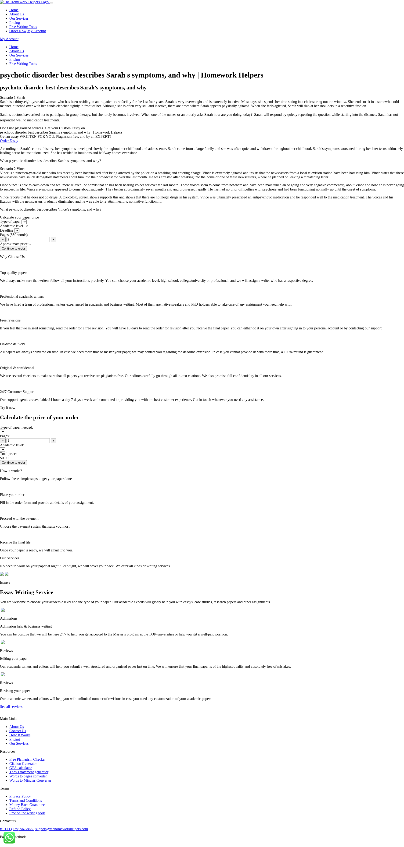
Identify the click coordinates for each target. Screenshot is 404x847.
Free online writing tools (27, 813)
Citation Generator (23, 764)
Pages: (5, 436)
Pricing (14, 23)
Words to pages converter (28, 776)
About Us (16, 14)
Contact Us (17, 731)
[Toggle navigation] (51, 3)
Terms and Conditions (25, 800)
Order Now (17, 31)
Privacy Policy (20, 796)
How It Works (19, 735)
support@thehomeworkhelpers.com (61, 829)
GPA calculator (20, 768)
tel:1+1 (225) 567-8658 (17, 829)
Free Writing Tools (23, 27)
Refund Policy (20, 809)
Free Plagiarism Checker (27, 759)
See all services (11, 707)
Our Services (19, 18)
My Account (36, 31)
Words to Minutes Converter (30, 780)
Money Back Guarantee (27, 805)
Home (13, 10)
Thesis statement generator (28, 772)
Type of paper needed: (16, 427)
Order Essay (9, 141)
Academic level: (12, 445)
